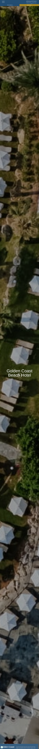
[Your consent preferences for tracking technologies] (2, 747)
